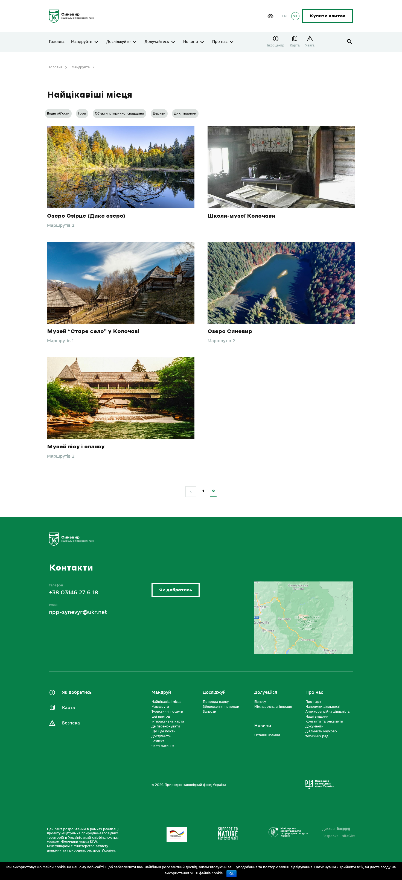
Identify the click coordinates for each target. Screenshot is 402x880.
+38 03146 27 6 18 (73, 592)
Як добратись (175, 590)
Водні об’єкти (58, 113)
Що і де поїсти (164, 731)
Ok (231, 874)
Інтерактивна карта (168, 721)
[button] (270, 16)
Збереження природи (221, 707)
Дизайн (328, 829)
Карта (295, 45)
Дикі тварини (185, 113)
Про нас (220, 42)
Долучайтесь (157, 42)
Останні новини (267, 735)
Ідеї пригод (161, 716)
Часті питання (163, 746)
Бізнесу (260, 702)
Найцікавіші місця (167, 702)
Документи (314, 726)
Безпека (71, 723)
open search (349, 41)
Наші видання (316, 716)
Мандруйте (81, 42)
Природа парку (216, 702)
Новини (190, 42)
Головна (57, 42)
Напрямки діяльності (322, 707)
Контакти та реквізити (324, 721)
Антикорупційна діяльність (327, 712)
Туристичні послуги (167, 712)
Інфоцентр (275, 45)
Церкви (159, 113)
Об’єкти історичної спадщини (119, 113)
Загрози (209, 712)
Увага (309, 45)
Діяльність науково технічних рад (321, 733)
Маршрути (160, 707)
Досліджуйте (118, 42)
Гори (82, 113)
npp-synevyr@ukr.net (78, 612)
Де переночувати (166, 726)
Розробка (338, 836)
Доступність (161, 736)
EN (284, 16)
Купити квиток (327, 16)
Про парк (313, 702)
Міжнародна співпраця (273, 707)
